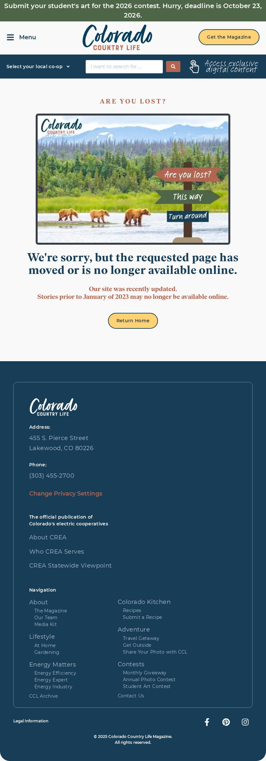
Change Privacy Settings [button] (65, 493)
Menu (27, 37)
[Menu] (10, 37)
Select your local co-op (34, 66)
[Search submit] (173, 66)
